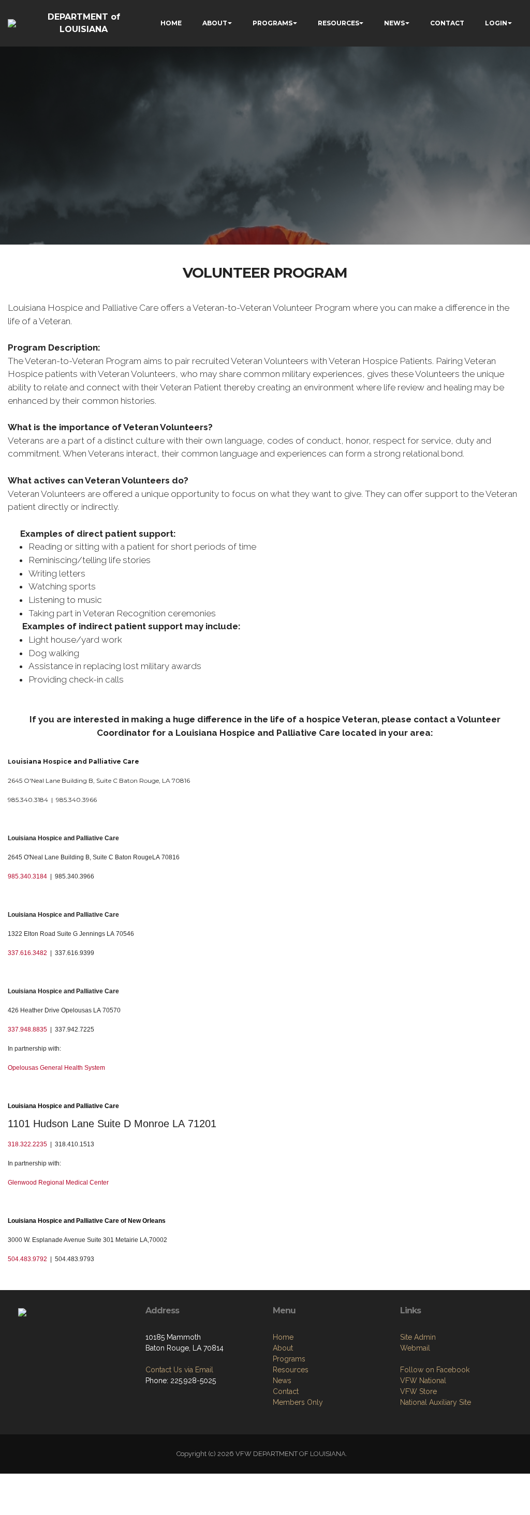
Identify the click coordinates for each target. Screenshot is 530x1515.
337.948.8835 (27, 1029)
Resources (290, 1370)
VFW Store (418, 1391)
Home (283, 1337)
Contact (286, 1391)
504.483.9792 (27, 1259)
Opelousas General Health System (56, 1067)
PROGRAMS (272, 23)
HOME (171, 23)
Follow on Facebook (434, 1370)
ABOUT (214, 23)
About (283, 1348)
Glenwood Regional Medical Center (58, 1182)
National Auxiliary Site (435, 1402)
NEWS (394, 23)
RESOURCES (338, 23)
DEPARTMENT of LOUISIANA (84, 23)
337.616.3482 (27, 953)
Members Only (298, 1402)
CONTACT (447, 23)
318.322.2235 (27, 1144)
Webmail (415, 1348)
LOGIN (496, 23)
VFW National (423, 1380)
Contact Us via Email (179, 1370)
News (282, 1380)
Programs (289, 1359)
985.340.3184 (27, 876)
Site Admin (418, 1337)
